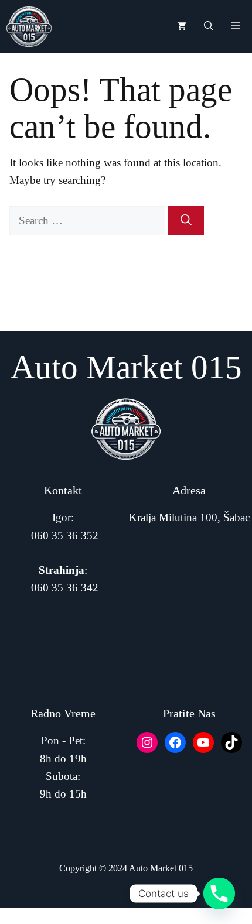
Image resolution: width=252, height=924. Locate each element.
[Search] (186, 221)
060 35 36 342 (64, 587)
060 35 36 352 (64, 535)
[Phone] (219, 893)
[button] (208, 26)
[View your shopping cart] (181, 26)
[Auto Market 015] (29, 26)
